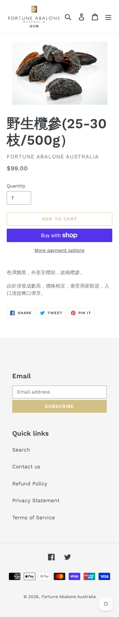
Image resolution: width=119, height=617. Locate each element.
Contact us (26, 466)
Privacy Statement (36, 500)
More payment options (59, 250)
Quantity (16, 186)
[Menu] (108, 17)
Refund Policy (29, 484)
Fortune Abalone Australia (68, 596)
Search (21, 450)
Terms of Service (33, 517)
